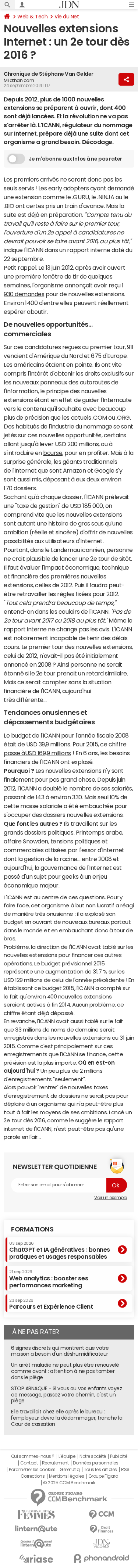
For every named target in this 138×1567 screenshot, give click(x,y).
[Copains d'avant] (36, 1543)
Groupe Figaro (103, 1476)
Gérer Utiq (69, 1469)
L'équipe (67, 1456)
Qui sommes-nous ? (32, 1456)
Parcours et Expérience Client (51, 1303)
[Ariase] (36, 1559)
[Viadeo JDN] (102, 1543)
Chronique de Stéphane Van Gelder (48, 73)
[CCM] (102, 1514)
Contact (29, 1463)
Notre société (92, 1456)
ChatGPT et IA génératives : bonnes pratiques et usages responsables (59, 1250)
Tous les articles (100, 1469)
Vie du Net (66, 16)
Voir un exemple (110, 1197)
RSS (125, 1469)
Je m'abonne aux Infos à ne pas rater (75, 158)
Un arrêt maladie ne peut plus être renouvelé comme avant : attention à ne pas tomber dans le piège (65, 1371)
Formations (32, 1229)
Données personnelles (95, 1463)
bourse (52, 453)
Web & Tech (32, 16)
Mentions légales (66, 1476)
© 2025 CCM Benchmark (69, 1483)
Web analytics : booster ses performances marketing (48, 1279)
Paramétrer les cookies (32, 1469)
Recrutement (55, 1463)
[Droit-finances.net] (102, 1529)
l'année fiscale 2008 (102, 735)
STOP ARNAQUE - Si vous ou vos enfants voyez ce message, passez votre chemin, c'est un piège (66, 1394)
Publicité (118, 1456)
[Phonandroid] (102, 1558)
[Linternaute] (36, 1528)
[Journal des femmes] (36, 1514)
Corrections (33, 1476)
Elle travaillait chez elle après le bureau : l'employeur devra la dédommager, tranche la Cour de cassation (66, 1418)
